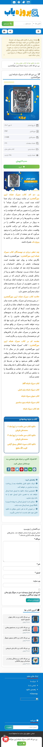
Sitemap (34, 693)
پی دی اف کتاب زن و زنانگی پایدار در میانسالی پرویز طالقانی (18, 660)
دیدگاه (37, 539)
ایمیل (37, 573)
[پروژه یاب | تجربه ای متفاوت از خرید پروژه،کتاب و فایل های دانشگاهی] (21, 13)
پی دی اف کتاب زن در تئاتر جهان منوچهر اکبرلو (19, 618)
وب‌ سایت (36, 581)
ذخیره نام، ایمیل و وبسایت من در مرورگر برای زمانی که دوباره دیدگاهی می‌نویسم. (22, 593)
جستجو (7, 24)
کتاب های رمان (9, 149)
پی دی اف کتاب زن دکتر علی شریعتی (18, 648)
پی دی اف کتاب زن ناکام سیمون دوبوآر (17, 638)
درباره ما (33, 681)
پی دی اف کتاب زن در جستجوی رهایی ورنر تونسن (17, 628)
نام (38, 564)
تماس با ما (32, 685)
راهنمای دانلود (31, 689)
